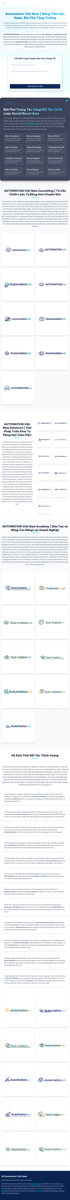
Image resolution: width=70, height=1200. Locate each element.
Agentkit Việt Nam (22, 42)
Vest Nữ (44, 876)
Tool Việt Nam (47, 34)
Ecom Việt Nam (52, 861)
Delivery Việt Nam (10, 832)
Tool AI (38, 1191)
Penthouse (13, 945)
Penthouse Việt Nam (21, 943)
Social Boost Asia (32, 124)
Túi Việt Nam (11, 845)
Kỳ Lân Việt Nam (9, 960)
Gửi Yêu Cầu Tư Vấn (35, 86)
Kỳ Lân (48, 963)
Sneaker (34, 892)
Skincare (18, 799)
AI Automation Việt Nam (46, 922)
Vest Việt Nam (9, 876)
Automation (57, 907)
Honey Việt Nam (22, 814)
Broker (30, 981)
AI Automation (21, 927)
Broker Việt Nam (12, 978)
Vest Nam (36, 876)
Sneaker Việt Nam (10, 892)
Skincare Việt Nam (40, 796)
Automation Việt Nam (11, 907)
